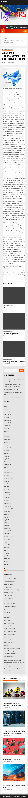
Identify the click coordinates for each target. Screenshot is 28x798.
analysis (7, 266)
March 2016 (7, 558)
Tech (5, 609)
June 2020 (6, 467)
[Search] (23, 31)
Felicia (5, 62)
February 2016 (7, 561)
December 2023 (8, 448)
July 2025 (6, 431)
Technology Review (9, 640)
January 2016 (7, 564)
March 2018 (7, 492)
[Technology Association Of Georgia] (14, 349)
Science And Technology (10, 606)
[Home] (3, 31)
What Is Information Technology (12, 648)
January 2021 (7, 464)
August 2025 (7, 428)
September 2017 (8, 509)
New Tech (6, 601)
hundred (12, 266)
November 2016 (8, 536)
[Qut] (14, 295)
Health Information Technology (12, 590)
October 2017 (7, 506)
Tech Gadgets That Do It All (11, 389)
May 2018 (6, 486)
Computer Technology (9, 581)
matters (16, 266)
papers (20, 266)
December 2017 (8, 500)
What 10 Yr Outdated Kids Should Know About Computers (8, 274)
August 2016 (7, 545)
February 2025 (7, 434)
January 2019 (7, 470)
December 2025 (8, 417)
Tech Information (8, 615)
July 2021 (6, 459)
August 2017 (7, 511)
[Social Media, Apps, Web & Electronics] (14, 321)
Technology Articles (9, 623)
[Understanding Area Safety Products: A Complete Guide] (14, 690)
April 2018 (6, 489)
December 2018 (8, 472)
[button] (6, 31)
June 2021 (6, 461)
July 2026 (6, 406)
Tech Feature (7, 612)
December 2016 (8, 533)
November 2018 (8, 475)
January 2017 (7, 531)
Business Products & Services (12, 579)
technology (5, 267)
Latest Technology (8, 595)
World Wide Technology (10, 656)
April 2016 (6, 556)
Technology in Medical (9, 634)
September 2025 (8, 425)
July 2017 (6, 514)
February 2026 (7, 412)
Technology (7, 620)
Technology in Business (10, 628)
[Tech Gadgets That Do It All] (14, 746)
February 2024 (7, 442)
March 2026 (7, 409)
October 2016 (7, 539)
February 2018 (7, 495)
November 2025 (8, 420)
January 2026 (7, 414)
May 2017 (6, 520)
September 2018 (8, 478)
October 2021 (7, 456)
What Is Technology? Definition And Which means (19, 275)
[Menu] (6, 31)
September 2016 (8, 542)
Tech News (7, 617)
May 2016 (6, 553)
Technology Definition (9, 626)
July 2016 (6, 547)
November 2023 (8, 450)
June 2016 (6, 550)
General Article (7, 587)
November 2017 (8, 503)
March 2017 (7, 525)
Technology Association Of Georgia (14, 362)
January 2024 (7, 445)
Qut (4, 308)
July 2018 (6, 481)
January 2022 (7, 453)
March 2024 (7, 439)
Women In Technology (9, 653)
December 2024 (8, 436)
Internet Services (8, 592)
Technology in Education (7, 49)
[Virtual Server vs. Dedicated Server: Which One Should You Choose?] (14, 719)
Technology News (8, 637)
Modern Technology (9, 598)
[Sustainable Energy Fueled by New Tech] (14, 772)
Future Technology (8, 584)
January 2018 (7, 497)
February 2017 (7, 528)
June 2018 (6, 484)
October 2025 (7, 423)
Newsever (16, 796)
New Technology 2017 (9, 603)
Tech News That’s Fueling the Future (13, 397)
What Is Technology (9, 651)
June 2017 (6, 517)
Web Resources (8, 645)
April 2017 (6, 522)
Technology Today (8, 642)
